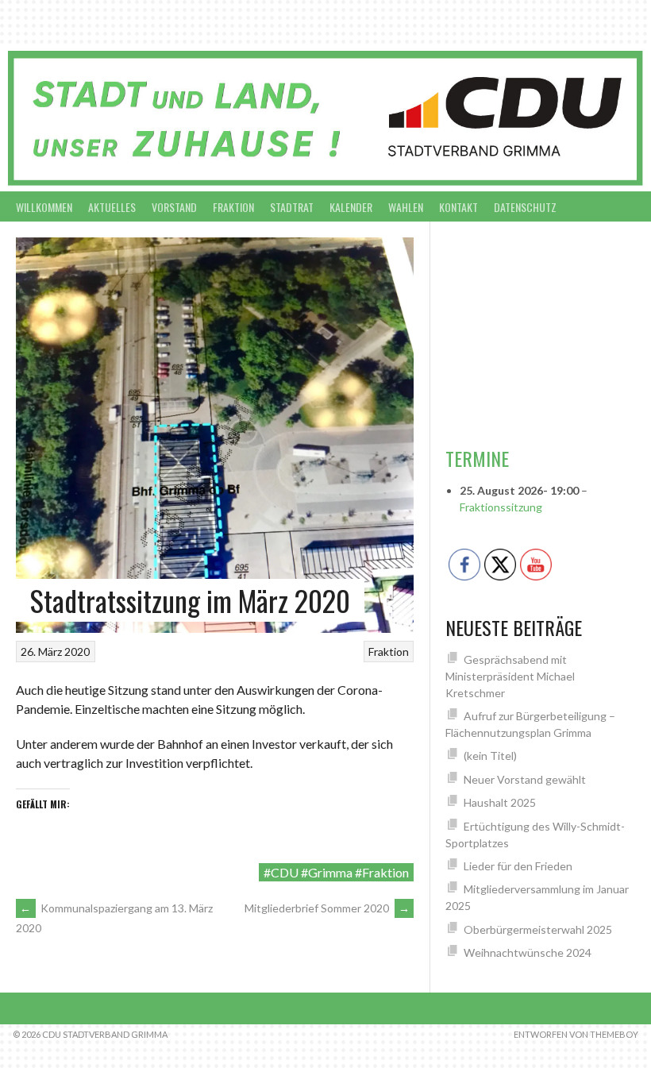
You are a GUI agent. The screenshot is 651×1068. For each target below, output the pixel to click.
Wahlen (405, 207)
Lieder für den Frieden (518, 866)
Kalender (350, 207)
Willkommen (44, 207)
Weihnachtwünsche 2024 (527, 952)
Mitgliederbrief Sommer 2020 (327, 908)
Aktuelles (112, 207)
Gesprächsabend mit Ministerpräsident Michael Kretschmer (510, 676)
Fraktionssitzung (501, 507)
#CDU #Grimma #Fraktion (336, 872)
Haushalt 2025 (500, 802)
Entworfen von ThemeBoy (576, 1034)
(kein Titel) (490, 755)
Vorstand (174, 207)
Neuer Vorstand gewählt (525, 779)
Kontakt (458, 207)
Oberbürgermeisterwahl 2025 (538, 929)
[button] (460, 333)
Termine (477, 458)
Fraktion (233, 207)
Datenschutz (525, 207)
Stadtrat (292, 207)
